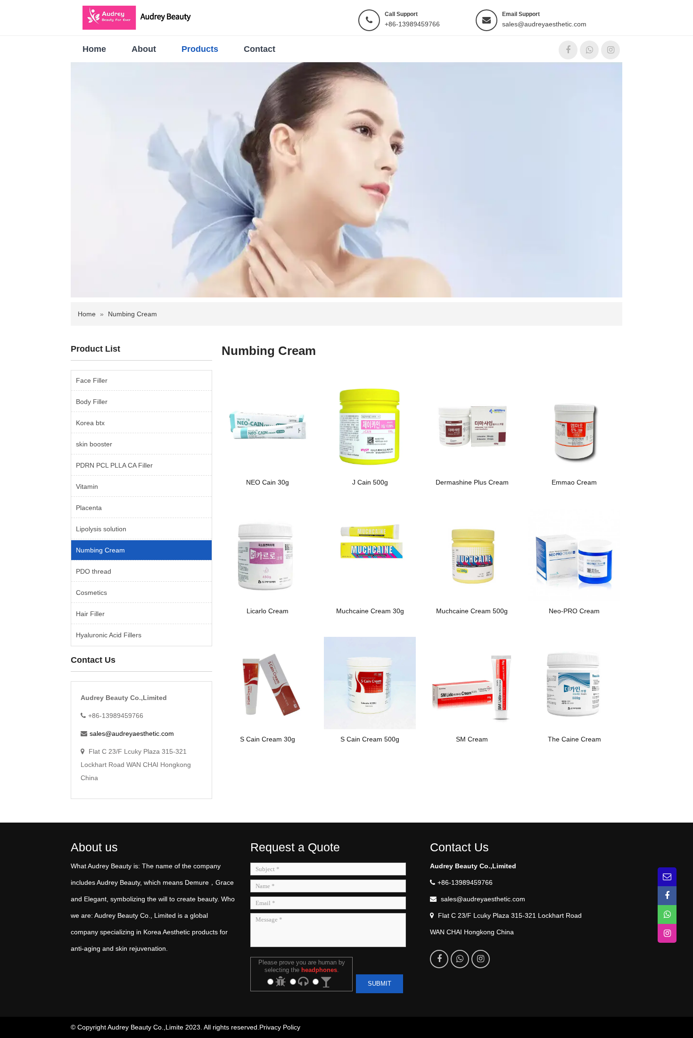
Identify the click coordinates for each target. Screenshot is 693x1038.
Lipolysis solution (101, 529)
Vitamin (87, 486)
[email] (667, 876)
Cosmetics (91, 592)
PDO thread (93, 571)
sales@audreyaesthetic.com (544, 24)
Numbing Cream (132, 314)
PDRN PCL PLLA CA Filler (114, 465)
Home (94, 49)
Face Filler (91, 380)
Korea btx (90, 423)
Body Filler (91, 401)
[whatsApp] (589, 50)
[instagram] (610, 50)
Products (200, 49)
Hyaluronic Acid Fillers (108, 635)
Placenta (89, 507)
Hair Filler (90, 614)
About (144, 49)
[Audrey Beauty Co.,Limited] (142, 17)
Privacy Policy (279, 1027)
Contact (259, 49)
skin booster (94, 444)
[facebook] (568, 50)
